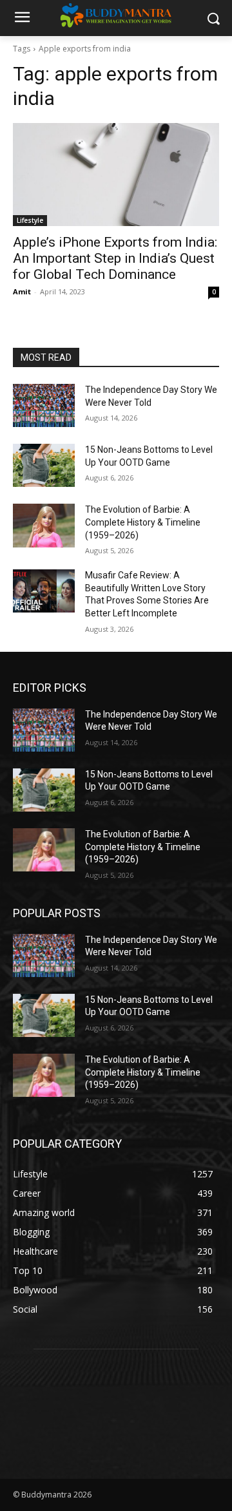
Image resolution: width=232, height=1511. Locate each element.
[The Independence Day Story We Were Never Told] (44, 405)
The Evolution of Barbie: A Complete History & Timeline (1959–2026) (142, 522)
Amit (22, 291)
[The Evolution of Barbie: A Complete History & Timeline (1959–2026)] (44, 525)
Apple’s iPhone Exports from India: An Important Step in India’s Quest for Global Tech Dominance (115, 258)
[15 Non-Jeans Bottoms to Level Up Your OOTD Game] (44, 465)
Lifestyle (30, 220)
